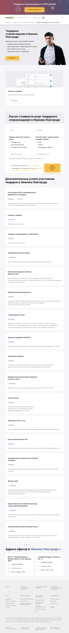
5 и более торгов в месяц (19, 147)
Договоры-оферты (39, 600)
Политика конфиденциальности (40, 606)
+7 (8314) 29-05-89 (16, 564)
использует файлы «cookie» (20, 618)
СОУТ (36, 611)
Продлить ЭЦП (24, 601)
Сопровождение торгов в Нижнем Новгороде (26, 604)
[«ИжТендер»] (10, 17)
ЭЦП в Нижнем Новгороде (26, 599)
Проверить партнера (11, 605)
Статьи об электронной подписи (24, 588)
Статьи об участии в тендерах (41, 587)
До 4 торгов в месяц (17, 145)
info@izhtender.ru (16, 568)
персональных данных (33, 165)
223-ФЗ (40, 145)
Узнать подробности (34, 9)
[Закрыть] (67, 1)
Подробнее (14, 100)
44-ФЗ (40, 142)
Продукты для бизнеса (11, 601)
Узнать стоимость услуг (52, 168)
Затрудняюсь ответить (45, 147)
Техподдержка (54, 595)
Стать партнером (10, 603)
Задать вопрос (53, 603)
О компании (8, 599)
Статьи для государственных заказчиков (56, 588)
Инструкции (53, 601)
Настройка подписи (55, 599)
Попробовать (12, 58)
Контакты (8, 607)
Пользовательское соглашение (39, 603)
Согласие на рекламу (40, 609)
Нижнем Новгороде (44, 549)
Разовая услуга (16, 142)
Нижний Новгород (22, 17)
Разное (8, 586)
